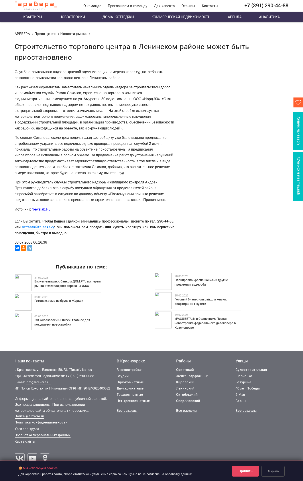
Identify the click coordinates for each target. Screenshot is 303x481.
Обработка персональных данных (43, 435)
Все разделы (127, 410)
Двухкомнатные (130, 388)
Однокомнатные (130, 382)
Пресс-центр (45, 33)
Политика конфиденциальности (41, 422)
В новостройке (129, 369)
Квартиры (32, 16)
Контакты (210, 5)
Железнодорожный (192, 376)
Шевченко (244, 376)
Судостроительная (251, 369)
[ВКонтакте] (17, 248)
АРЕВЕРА (22, 33)
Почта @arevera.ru (29, 416)
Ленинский (185, 388)
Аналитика (269, 16)
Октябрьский (187, 394)
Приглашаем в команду (127, 5)
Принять (245, 471)
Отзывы (188, 5)
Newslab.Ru (41, 209)
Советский (185, 369)
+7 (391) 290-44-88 (80, 376)
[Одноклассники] (23, 248)
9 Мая (240, 394)
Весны (241, 400)
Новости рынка (73, 33)
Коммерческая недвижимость (181, 16)
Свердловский (188, 400)
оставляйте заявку (38, 227)
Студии (123, 376)
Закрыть (273, 471)
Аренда (235, 16)
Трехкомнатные (130, 394)
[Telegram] (29, 248)
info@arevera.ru (38, 382)
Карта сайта (25, 441)
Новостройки (72, 16)
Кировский (185, 382)
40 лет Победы (248, 388)
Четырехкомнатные (133, 400)
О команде (92, 5)
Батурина (243, 382)
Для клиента (164, 5)
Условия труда (27, 428)
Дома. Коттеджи (118, 16)
